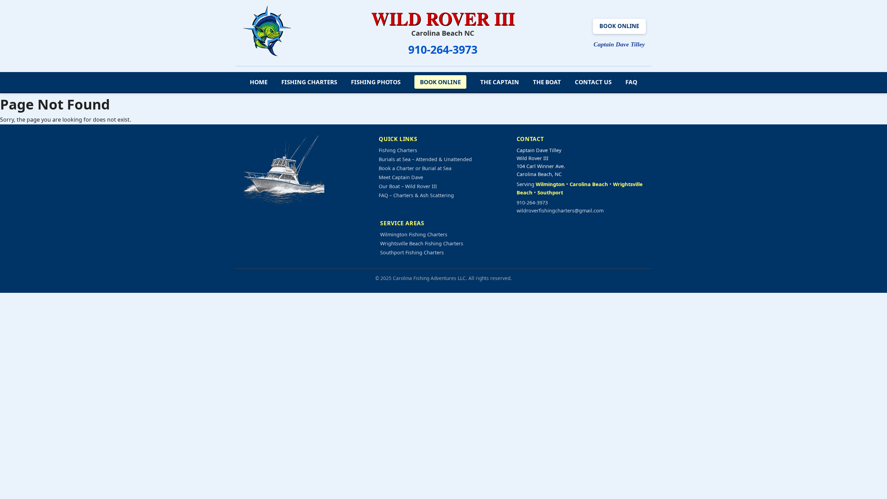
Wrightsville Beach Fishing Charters (421, 243)
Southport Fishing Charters (412, 252)
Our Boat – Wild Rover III (408, 186)
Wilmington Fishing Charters (413, 234)
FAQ (631, 82)
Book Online (619, 26)
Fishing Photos (376, 82)
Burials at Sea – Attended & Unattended (425, 159)
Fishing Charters (309, 82)
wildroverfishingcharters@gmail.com (560, 210)
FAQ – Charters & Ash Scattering (416, 195)
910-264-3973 (442, 49)
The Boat (547, 82)
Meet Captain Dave (401, 177)
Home (258, 82)
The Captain (499, 82)
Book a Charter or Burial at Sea (415, 168)
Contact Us (593, 82)
